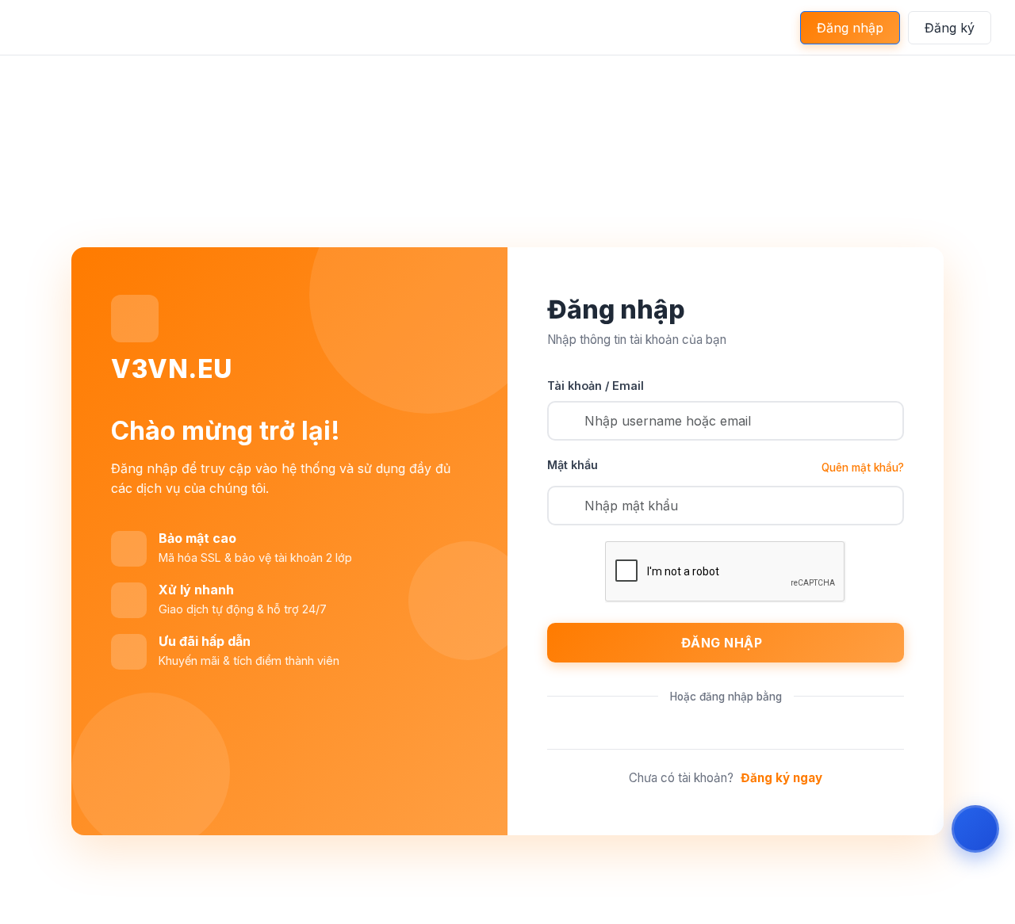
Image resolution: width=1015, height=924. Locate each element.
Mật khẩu (572, 465)
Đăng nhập (850, 28)
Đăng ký (950, 28)
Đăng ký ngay (781, 777)
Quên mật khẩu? (863, 467)
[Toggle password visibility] (888, 506)
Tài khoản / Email (595, 385)
